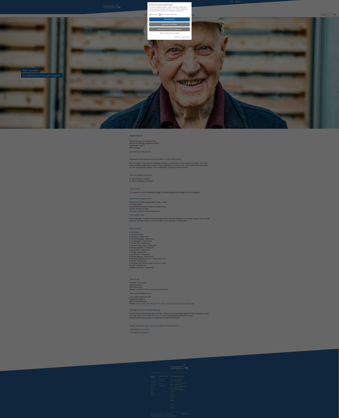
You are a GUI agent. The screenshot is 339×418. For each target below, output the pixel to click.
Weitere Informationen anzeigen (169, 33)
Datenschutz (186, 37)
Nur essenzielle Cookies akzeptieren (170, 29)
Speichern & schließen (169, 24)
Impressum (177, 37)
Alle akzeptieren (169, 19)
